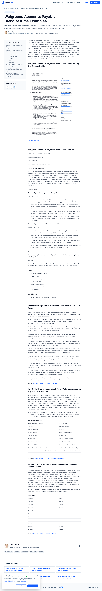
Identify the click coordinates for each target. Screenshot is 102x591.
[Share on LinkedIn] (14, 87)
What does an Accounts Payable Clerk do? (45, 533)
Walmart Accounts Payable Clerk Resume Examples (41, 569)
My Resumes (94, 2)
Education (11, 58)
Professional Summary (14, 54)
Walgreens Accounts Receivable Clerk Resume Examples (41, 577)
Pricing (79, 2)
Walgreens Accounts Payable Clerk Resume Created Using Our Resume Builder (15, 47)
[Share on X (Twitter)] (7, 87)
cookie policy (24, 581)
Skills (10, 60)
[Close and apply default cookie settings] (37, 575)
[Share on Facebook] (11, 87)
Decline (21, 586)
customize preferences (9, 581)
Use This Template (33, 140)
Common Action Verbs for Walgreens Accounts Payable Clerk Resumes (14, 74)
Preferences (9, 586)
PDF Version (31, 144)
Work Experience (13, 56)
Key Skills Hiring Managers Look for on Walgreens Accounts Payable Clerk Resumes (14, 69)
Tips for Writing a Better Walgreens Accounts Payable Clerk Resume (14, 65)
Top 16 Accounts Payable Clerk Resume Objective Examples (15, 569)
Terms (44, 587)
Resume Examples (70, 2)
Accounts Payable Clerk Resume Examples (45, 383)
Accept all (32, 586)
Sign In (86, 2)
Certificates (11, 62)
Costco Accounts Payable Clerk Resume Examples (67, 569)
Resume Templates (57, 2)
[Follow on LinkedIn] (79, 545)
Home (5, 8)
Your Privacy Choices (54, 587)
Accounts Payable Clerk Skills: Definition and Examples (48, 458)
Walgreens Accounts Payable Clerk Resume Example (14, 51)
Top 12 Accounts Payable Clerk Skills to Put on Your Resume (66, 577)
